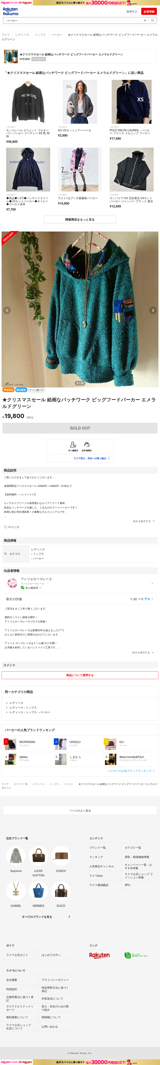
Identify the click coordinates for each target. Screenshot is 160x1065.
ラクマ (6, 34)
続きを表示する (142, 521)
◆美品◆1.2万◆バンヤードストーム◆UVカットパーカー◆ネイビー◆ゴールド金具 (27, 201)
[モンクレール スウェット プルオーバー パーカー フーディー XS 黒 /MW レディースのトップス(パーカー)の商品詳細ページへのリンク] (28, 102)
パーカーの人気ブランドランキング (130, 771)
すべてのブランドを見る (37, 917)
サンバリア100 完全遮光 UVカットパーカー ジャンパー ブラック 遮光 (131, 199)
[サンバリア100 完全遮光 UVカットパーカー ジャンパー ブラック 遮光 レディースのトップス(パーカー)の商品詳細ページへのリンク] (132, 169)
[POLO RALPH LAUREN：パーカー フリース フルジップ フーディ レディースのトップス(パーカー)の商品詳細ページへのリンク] (132, 102)
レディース (22, 34)
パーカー (56, 34)
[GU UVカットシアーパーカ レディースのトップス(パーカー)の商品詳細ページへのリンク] (80, 102)
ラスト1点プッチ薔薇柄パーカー (78, 198)
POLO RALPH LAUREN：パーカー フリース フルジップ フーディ (130, 131)
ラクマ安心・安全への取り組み (90, 458)
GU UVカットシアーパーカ (74, 130)
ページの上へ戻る (80, 810)
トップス (40, 34)
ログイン (131, 11)
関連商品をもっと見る (80, 219)
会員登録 (149, 11)
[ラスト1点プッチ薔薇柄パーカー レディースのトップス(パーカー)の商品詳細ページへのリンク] (80, 169)
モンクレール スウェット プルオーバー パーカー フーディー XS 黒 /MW (28, 133)
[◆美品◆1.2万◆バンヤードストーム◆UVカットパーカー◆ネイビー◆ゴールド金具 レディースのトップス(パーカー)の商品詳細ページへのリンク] (28, 169)
